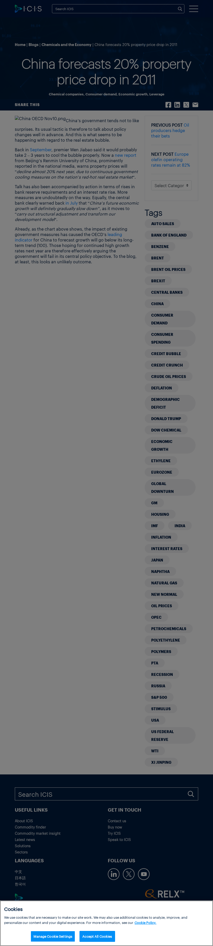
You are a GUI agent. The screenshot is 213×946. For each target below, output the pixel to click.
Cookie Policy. (145, 922)
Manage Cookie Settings (53, 936)
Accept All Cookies (97, 936)
